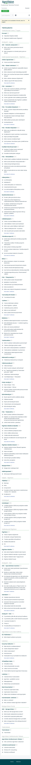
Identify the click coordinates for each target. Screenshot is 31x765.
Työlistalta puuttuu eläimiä (11, 308)
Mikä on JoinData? (8, 700)
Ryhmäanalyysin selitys (10, 406)
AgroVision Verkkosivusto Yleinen (12, 736)
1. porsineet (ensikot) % (10, 621)
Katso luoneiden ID (8, 287)
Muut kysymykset (8, 687)
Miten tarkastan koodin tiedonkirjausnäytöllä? (15, 72)
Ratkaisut (18, 761)
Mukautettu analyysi (9, 357)
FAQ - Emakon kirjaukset (10, 128)
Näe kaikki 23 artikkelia (9, 104)
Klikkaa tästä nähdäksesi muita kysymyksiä (15, 694)
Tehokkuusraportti (8, 236)
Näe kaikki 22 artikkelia (9, 496)
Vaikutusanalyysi (8, 363)
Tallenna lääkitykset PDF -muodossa (13, 228)
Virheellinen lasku (8, 661)
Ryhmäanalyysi (7, 394)
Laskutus (4, 641)
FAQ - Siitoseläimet (9, 157)
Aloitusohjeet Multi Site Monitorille (12, 606)
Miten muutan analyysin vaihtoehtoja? (14, 368)
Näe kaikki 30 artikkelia (9, 255)
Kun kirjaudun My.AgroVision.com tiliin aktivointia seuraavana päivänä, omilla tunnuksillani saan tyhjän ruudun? (16, 578)
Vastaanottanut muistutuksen (11, 676)
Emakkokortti (7, 494)
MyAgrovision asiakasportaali (11, 468)
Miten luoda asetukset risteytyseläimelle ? (14, 161)
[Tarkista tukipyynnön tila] (15, 15)
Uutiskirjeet (5, 500)
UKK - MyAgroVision (9, 709)
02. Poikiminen (7, 634)
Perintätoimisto (8, 653)
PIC (5, 544)
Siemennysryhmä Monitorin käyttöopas (14, 599)
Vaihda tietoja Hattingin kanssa (12, 164)
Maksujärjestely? (8, 681)
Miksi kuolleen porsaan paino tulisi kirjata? (14, 120)
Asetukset (6, 595)
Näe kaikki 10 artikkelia (9, 610)
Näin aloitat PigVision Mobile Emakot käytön (15, 552)
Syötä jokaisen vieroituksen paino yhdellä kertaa (16, 141)
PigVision (5, 532)
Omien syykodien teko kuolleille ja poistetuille (15, 97)
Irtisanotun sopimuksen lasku (11, 689)
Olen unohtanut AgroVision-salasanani (14, 741)
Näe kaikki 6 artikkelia (9, 215)
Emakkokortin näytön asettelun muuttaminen (15, 134)
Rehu (5, 485)
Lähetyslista (6, 177)
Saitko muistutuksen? (9, 651)
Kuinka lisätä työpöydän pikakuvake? (13, 716)
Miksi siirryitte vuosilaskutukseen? (12, 646)
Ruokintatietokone (8, 195)
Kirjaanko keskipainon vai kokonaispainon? (14, 113)
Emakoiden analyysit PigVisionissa (12, 537)
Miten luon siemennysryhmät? (11, 93)
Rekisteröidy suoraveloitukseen (12, 684)
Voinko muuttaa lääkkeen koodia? (12, 221)
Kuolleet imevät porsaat (10, 147)
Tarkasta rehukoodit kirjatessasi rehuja (13, 267)
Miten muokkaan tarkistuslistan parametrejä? (15, 343)
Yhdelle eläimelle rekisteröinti (11, 435)
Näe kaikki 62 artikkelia (9, 143)
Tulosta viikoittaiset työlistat (11, 303)
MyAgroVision (6, 465)
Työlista (5, 300)
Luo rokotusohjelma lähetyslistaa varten (14, 189)
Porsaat (5, 33)
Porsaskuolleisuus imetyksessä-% (12, 626)
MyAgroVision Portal (8, 706)
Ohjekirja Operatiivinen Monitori (12, 597)
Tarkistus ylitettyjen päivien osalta (12, 345)
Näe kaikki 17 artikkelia (9, 315)
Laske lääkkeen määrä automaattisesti (14, 224)
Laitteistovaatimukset (9, 745)
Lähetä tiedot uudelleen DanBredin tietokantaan (16, 159)
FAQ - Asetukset (8, 86)
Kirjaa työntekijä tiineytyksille (11, 136)
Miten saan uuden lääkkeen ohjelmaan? (14, 226)
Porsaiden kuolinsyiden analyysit (12, 153)
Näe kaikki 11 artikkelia (9, 191)
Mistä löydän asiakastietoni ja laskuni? (13, 714)
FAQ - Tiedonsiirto (8, 412)
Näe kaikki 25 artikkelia (9, 174)
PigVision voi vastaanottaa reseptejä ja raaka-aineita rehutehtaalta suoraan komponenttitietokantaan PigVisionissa (15, 418)
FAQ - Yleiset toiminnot (10, 65)
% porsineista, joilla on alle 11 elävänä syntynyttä (16, 618)
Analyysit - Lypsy (7, 42)
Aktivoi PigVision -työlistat (10, 305)
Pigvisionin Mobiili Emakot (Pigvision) (13, 38)
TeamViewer (7, 732)
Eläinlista (5, 318)
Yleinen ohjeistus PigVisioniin (11, 534)
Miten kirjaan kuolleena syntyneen (12, 637)
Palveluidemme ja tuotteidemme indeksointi (15, 655)
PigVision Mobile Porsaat (10, 559)
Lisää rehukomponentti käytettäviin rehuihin (15, 265)
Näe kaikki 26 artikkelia (9, 525)
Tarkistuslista (7, 340)
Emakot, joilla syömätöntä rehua (12, 197)
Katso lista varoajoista (9, 460)
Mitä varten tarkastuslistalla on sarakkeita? (15, 347)
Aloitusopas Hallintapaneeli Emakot (13, 474)
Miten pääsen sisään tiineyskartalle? (13, 280)
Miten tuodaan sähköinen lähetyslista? (14, 414)
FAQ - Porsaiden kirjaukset (11, 107)
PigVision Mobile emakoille (11, 426)
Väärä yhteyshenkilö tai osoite (11, 666)
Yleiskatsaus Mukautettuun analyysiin (13, 360)
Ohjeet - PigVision (7, 478)
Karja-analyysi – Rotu (9, 385)
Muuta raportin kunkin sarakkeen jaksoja (14, 397)
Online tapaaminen (8, 60)
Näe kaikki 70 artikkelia (9, 628)
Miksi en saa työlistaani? (10, 310)
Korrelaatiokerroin (8, 122)
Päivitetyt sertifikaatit (9, 752)
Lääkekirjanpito (7, 219)
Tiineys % (6, 623)
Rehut (4, 259)
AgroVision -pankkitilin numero (11, 679)
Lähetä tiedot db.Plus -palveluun (12, 422)
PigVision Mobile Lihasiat (10, 445)
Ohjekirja (5, 480)
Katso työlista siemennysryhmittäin (13, 312)
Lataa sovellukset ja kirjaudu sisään (13, 430)
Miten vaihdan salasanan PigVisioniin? (13, 78)
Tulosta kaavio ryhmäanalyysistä (12, 404)
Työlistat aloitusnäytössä (10, 428)
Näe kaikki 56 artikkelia (9, 83)
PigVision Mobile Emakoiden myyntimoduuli (15, 554)
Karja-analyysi (7, 382)
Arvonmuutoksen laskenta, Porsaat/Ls (13, 253)
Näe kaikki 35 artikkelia (9, 441)
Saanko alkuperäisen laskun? (11, 648)
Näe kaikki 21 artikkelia (9, 124)
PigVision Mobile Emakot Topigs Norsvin (14, 557)
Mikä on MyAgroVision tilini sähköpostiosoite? (15, 721)
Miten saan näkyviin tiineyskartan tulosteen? (15, 289)
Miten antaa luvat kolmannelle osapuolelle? (15, 608)
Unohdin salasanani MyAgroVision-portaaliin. (15, 718)
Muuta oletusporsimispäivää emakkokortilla (15, 95)
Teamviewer (6, 727)
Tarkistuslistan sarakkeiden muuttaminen (14, 350)
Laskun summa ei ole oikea (11, 668)
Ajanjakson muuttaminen (10, 282)
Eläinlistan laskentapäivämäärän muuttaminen (16, 320)
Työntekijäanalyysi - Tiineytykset (12, 377)
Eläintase (6, 483)
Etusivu (12, 761)
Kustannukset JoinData (10, 697)
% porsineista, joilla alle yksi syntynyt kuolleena (15, 616)
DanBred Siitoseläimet (9, 541)
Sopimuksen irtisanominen (10, 692)
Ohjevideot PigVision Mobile (11, 36)
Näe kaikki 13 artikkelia (9, 462)
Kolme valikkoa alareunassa (11, 433)
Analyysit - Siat (7, 563)
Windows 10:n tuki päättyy (10, 750)
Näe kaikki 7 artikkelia (9, 233)
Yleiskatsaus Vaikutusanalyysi (11, 374)
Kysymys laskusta (8, 644)
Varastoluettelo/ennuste (10, 187)
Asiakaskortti (7, 182)
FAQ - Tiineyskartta (8, 277)
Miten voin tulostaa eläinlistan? (12, 327)
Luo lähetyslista (8, 180)
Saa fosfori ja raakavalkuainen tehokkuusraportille (16, 270)
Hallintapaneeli (7, 471)
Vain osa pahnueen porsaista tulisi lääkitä (14, 231)
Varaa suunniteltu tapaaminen (12, 62)
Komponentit (7, 488)
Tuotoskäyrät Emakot (9, 295)
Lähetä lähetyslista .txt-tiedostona (12, 184)
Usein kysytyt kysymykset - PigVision (13, 57)
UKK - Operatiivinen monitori (11, 566)
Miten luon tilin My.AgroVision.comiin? (13, 711)
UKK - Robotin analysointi (10, 45)
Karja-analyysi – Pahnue (10, 387)
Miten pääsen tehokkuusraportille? (12, 247)
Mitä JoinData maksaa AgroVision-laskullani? (15, 702)
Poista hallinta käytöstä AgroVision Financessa (15, 671)
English (3, 22)
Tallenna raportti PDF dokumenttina (13, 81)
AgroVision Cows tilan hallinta (11, 632)
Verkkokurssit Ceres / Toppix (11, 30)
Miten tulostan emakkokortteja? (12, 139)
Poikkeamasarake (8, 399)
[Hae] (13, 15)
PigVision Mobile (7, 549)
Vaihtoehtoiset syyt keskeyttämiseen (13, 284)
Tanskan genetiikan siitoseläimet (12, 539)
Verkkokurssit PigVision (9, 529)
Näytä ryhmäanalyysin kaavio (11, 401)
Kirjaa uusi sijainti (8, 451)
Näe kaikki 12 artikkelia (9, 546)
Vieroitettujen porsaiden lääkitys (12, 457)
